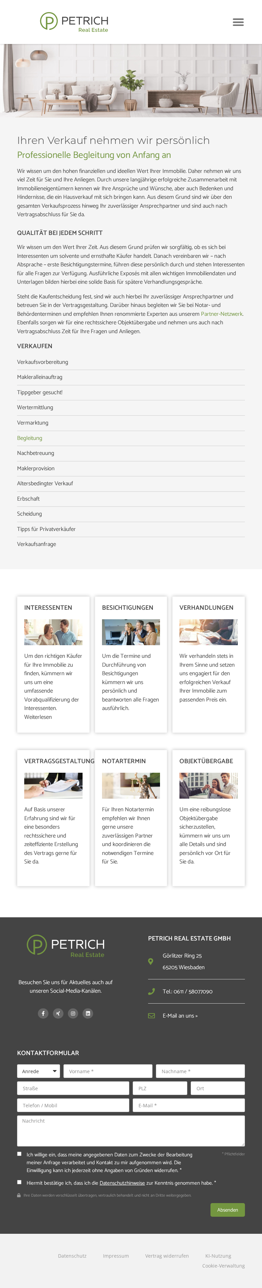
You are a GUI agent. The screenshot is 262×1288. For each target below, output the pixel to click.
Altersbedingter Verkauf (45, 483)
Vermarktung (32, 423)
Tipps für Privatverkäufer (46, 529)
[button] (239, 22)
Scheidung (29, 514)
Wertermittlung (35, 407)
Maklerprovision (36, 468)
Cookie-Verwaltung (223, 1265)
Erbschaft (28, 499)
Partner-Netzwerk (222, 314)
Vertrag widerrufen (167, 1256)
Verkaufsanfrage (36, 544)
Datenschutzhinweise (122, 1183)
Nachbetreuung (35, 453)
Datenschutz (72, 1256)
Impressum (116, 1256)
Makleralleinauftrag (39, 377)
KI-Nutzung (218, 1256)
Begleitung (29, 438)
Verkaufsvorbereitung (42, 362)
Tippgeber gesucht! (39, 392)
